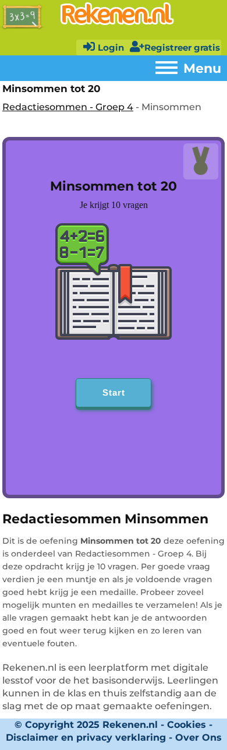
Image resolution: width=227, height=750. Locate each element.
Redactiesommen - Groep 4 (67, 106)
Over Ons (198, 737)
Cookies (186, 724)
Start (113, 392)
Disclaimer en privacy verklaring (86, 737)
